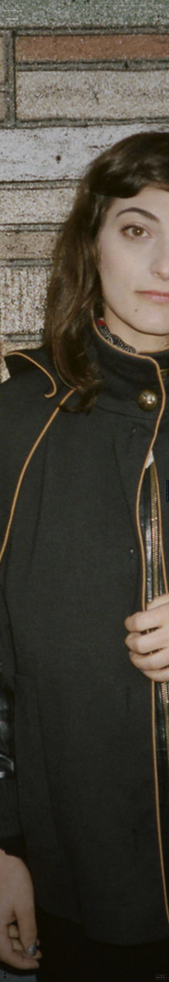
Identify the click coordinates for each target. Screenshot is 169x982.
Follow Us (132, 5)
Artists (89, 5)
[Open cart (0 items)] (5, 977)
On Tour (107, 5)
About (122, 5)
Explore (143, 5)
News (115, 5)
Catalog (98, 5)
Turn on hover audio (157, 5)
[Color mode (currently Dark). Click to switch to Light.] (5, 973)
